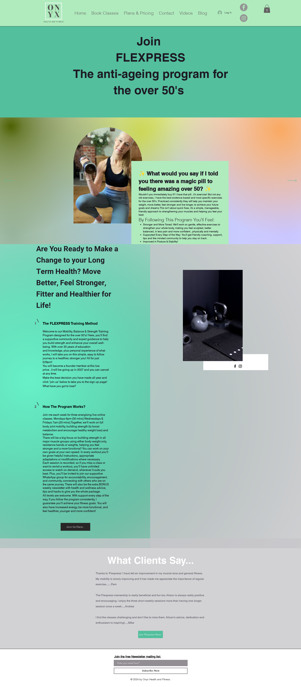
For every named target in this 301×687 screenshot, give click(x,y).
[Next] (292, 180)
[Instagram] (244, 18)
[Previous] (9, 180)
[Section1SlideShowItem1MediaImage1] (150, 235)
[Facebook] (244, 7)
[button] (267, 9)
